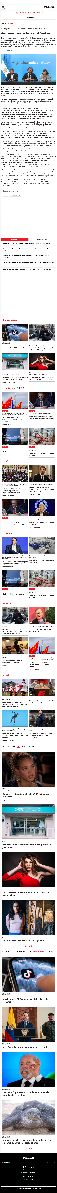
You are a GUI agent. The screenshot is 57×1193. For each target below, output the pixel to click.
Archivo (28, 1184)
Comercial (50, 1163)
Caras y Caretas (7, 951)
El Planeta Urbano (19, 951)
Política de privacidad (28, 1179)
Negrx (29, 951)
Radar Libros (31, 746)
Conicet (6, 195)
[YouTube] (31, 1167)
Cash (3, 746)
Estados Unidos (23, 12)
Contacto (28, 1182)
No (8, 746)
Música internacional (35, 12)
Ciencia (10, 23)
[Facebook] (23, 1167)
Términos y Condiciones (28, 1176)
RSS (55, 1163)
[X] (27, 1167)
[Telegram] (33, 1167)
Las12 (13, 746)
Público (51, 951)
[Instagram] (25, 1167)
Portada (3, 23)
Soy (18, 746)
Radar (23, 746)
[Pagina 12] (50, 7)
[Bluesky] (29, 1167)
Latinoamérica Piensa (39, 951)
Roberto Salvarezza (15, 195)
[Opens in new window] (24, 1172)
